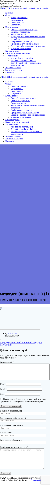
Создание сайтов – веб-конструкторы (28, 46)
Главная (9, 13)
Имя (2, 384)
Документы (16, 25)
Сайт (2, 394)
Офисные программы (20, 32)
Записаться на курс (14, 70)
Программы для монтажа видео (25, 44)
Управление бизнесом (21, 48)
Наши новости (17, 22)
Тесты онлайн (11, 56)
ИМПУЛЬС (13, 333)
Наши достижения (19, 17)
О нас (8, 15)
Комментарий (7, 362)
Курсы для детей (18, 34)
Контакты (9, 72)
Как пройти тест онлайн (22, 58)
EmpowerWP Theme (39, 480)
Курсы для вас (11, 27)
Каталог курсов (12, 51)
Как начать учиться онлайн (17, 53)
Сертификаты (17, 20)
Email (3, 389)
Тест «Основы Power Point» (23, 60)
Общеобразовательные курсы (24, 29)
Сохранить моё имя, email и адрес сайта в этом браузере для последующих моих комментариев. (23, 400)
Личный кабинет (13, 68)
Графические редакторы (22, 41)
